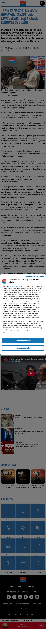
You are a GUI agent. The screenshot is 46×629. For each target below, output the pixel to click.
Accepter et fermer (23, 340)
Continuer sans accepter (34, 276)
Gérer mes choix (23, 348)
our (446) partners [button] (13, 286)
